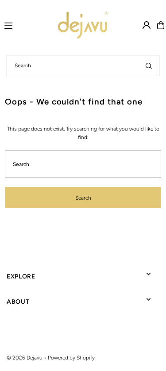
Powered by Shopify (71, 358)
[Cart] (160, 25)
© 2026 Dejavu (24, 358)
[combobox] (83, 65)
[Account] (147, 25)
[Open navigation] (18, 24)
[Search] (148, 65)
